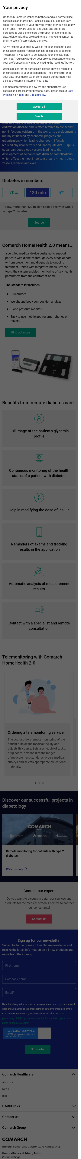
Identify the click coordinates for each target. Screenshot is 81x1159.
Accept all (39, 106)
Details (39, 116)
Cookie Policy (37, 94)
